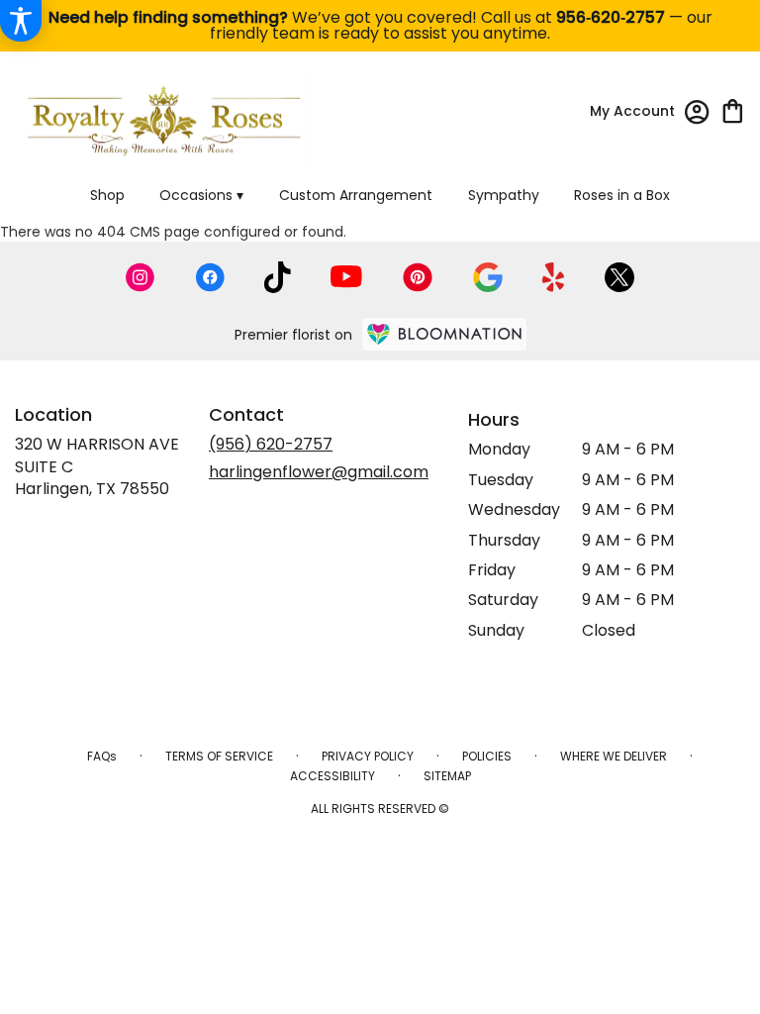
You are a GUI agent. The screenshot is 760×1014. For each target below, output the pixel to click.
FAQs (102, 756)
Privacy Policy (368, 756)
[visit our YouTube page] (346, 276)
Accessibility (332, 775)
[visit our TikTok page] (277, 277)
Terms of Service (219, 756)
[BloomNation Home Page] (444, 334)
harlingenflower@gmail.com (318, 471)
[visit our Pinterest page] (417, 277)
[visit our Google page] (487, 277)
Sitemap (447, 775)
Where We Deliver (613, 756)
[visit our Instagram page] (140, 277)
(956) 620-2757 (270, 444)
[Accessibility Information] (21, 21)
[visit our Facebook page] (209, 277)
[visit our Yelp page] (553, 277)
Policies (487, 756)
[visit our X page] (619, 277)
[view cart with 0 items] (732, 109)
